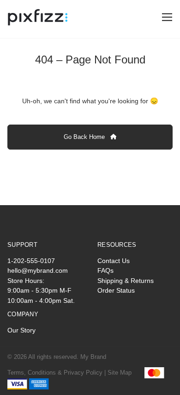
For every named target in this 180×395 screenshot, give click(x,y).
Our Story (21, 330)
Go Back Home (85, 136)
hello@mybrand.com (37, 270)
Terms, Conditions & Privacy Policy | (56, 372)
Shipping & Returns (125, 280)
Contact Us (113, 260)
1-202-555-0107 (31, 260)
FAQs (105, 270)
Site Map (120, 372)
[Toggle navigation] (165, 17)
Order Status (116, 290)
